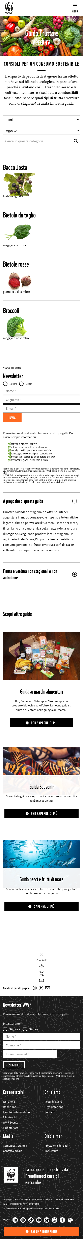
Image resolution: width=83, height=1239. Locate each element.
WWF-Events (10, 1122)
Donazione (9, 1107)
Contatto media (12, 1151)
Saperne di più (44, 906)
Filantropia (10, 1117)
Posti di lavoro (53, 1101)
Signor (29, 383)
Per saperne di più (44, 723)
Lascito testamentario (16, 1112)
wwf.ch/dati (59, 482)
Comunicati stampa (15, 1145)
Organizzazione (54, 1107)
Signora (13, 383)
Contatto (50, 1112)
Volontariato (10, 1128)
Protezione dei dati (56, 1145)
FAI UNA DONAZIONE (44, 1231)
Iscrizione (9, 1101)
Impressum (51, 1151)
